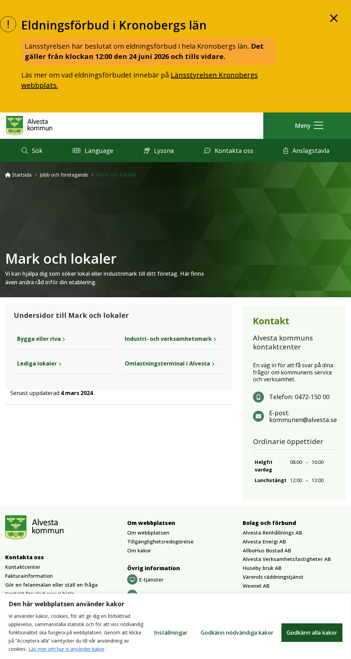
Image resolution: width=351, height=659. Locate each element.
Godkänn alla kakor (312, 632)
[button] (307, 126)
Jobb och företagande (64, 174)
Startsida (21, 174)
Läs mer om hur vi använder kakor (66, 649)
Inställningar (170, 632)
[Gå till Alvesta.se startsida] (29, 125)
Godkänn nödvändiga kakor (237, 632)
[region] (175, 626)
